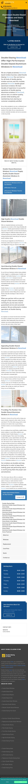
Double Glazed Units (7, 698)
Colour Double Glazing (7, 761)
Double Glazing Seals (7, 748)
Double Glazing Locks (7, 751)
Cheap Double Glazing (7, 724)
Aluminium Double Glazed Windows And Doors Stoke (13, 506)
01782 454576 (7, 6)
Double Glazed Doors (7, 691)
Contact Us (19, 497)
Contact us (6, 557)
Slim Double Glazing (7, 764)
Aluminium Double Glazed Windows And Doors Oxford (13, 527)
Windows (5, 539)
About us (5, 535)
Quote (5, 553)
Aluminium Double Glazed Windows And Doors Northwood (13, 513)
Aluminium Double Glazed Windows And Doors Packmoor (13, 531)
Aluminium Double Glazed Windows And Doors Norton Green (13, 516)
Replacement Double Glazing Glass (11, 758)
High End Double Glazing (8, 737)
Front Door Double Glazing (9, 731)
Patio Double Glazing (7, 728)
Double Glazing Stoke (8, 503)
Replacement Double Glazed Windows (11, 721)
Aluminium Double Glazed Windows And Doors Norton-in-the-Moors (13, 520)
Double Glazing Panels (8, 734)
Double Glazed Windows (8, 688)
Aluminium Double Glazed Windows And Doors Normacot (13, 509)
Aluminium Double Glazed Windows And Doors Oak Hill (13, 524)
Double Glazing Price (7, 767)
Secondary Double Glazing (8, 704)
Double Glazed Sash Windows (9, 701)
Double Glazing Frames (8, 741)
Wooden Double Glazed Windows (10, 707)
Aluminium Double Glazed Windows (11, 718)
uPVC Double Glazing (7, 755)
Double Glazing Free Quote (9, 710)
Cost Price (6, 548)
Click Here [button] (24, 779)
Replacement (7, 544)
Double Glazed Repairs (8, 694)
